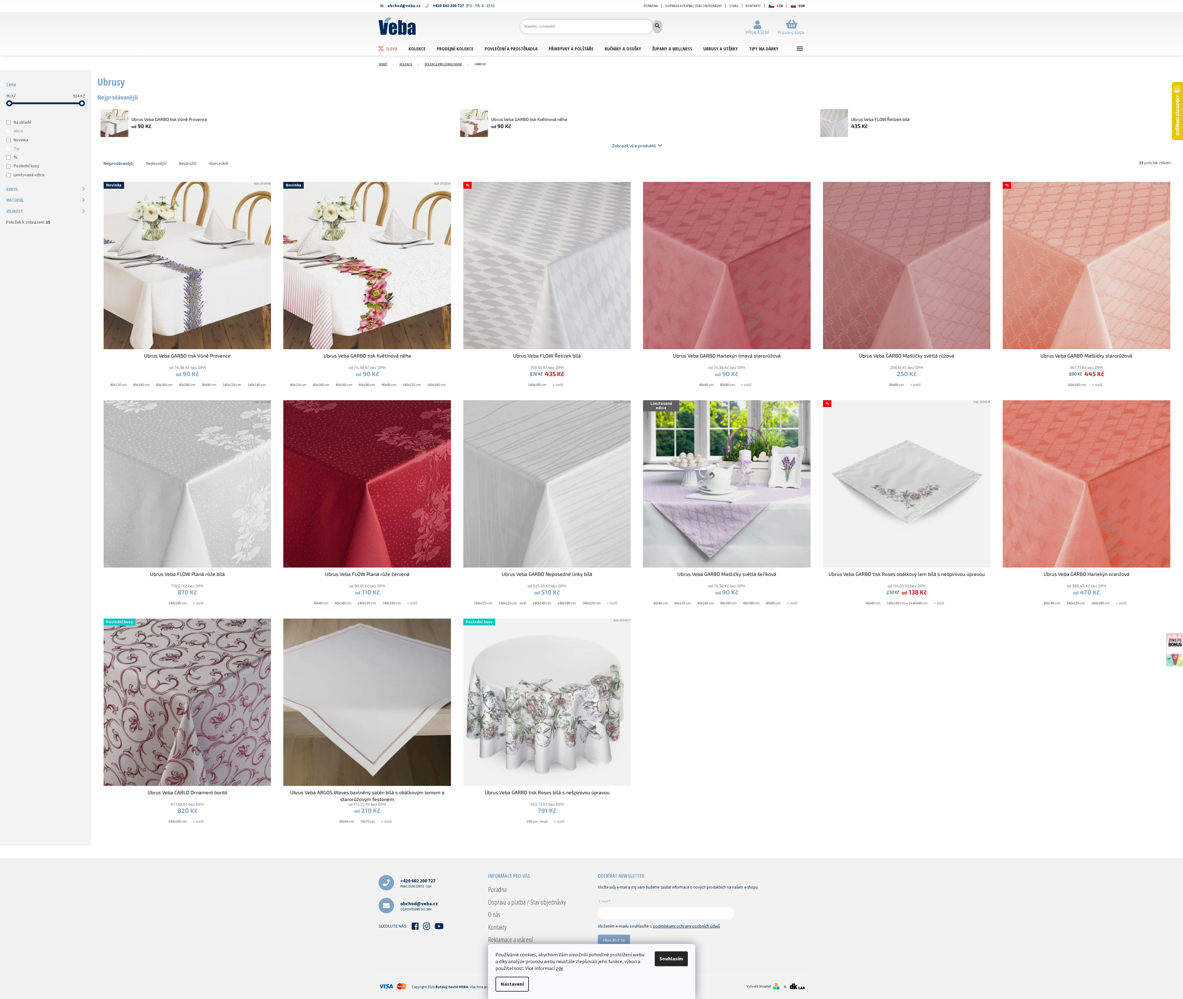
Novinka (21, 140)
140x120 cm (232, 385)
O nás (733, 6)
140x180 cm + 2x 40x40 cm (907, 603)
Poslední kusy (26, 166)
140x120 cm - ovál (512, 603)
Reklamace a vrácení (510, 939)
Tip (17, 149)
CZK (780, 6)
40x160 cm (164, 385)
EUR (802, 6)
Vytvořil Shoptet (759, 986)
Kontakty (753, 6)
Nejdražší (187, 164)
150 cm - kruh (537, 821)
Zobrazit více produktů (634, 145)
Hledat (657, 26)
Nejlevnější (156, 164)
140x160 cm (177, 821)
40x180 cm (187, 385)
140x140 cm (256, 385)
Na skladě (23, 122)
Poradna (651, 6)
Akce (18, 131)
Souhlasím (671, 958)
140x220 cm (591, 603)
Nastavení (512, 984)
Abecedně (218, 164)
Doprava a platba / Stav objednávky (693, 6)
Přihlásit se (614, 940)
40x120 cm (118, 385)
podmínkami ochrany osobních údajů (686, 926)
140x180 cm (537, 385)
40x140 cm (141, 385)
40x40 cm (706, 385)
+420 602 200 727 (417, 883)
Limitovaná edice (29, 175)
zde (559, 968)
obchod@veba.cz (419, 906)
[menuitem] (393, 48)
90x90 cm (209, 385)
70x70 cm (367, 821)
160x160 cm (1076, 385)
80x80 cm (727, 385)
